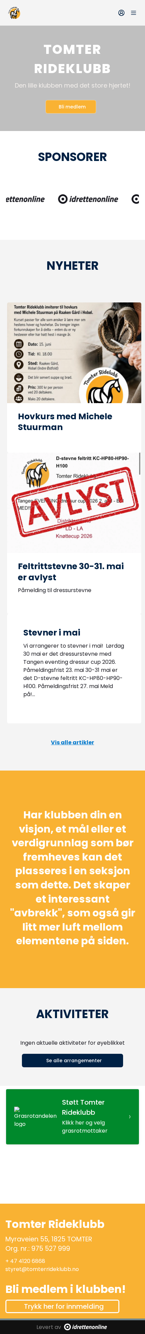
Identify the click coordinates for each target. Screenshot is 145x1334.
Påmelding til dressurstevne (54, 590)
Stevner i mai (51, 633)
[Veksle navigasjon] (133, 13)
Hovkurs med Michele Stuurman (65, 422)
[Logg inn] (121, 13)
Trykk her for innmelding (64, 1306)
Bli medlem (72, 106)
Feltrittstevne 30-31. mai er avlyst (71, 571)
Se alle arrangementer (74, 1060)
